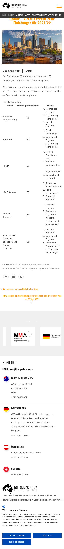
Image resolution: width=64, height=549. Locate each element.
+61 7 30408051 (19, 397)
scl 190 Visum (30, 80)
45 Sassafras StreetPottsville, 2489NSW (21, 388)
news (12, 15)
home (4, 15)
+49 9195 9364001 (20, 435)
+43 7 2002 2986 (19, 457)
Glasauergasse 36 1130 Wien (26, 452)
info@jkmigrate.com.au (21, 369)
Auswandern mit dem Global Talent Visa (20, 289)
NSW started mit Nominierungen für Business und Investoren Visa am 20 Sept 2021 (32, 297)
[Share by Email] (13, 276)
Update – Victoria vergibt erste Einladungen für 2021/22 (39, 15)
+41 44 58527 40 (19, 474)
